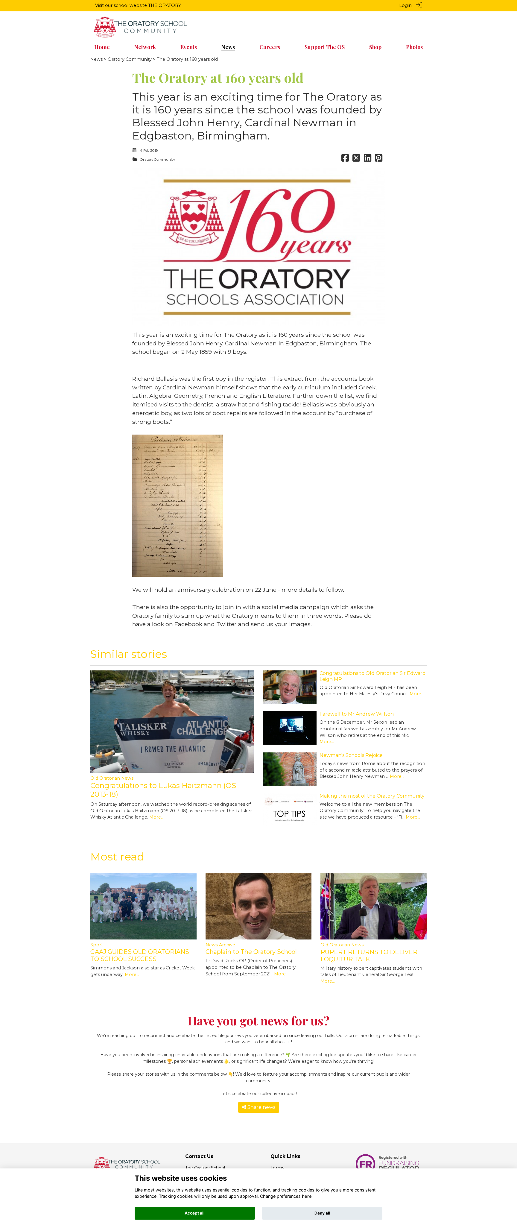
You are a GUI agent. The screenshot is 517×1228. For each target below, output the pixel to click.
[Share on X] (356, 159)
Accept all (195, 1213)
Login (405, 5)
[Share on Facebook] (345, 159)
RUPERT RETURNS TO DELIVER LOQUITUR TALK (368, 955)
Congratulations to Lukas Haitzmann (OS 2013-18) (163, 790)
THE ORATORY (164, 5)
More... (156, 817)
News (96, 59)
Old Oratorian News (111, 778)
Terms (277, 1168)
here (307, 1196)
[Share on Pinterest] (378, 159)
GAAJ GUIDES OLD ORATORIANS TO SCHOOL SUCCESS (139, 955)
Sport (96, 945)
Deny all (322, 1213)
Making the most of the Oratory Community (372, 796)
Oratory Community (130, 59)
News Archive (220, 945)
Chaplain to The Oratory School (251, 951)
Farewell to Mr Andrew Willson (357, 714)
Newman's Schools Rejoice (351, 755)
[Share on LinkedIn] (367, 159)
